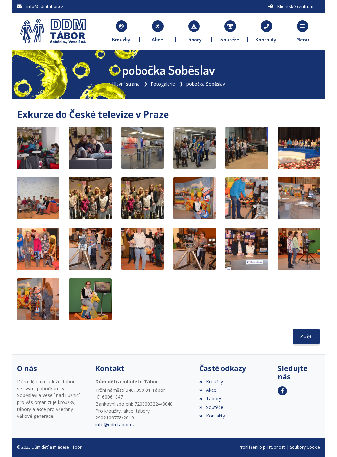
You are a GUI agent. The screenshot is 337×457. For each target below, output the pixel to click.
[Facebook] (282, 390)
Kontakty (215, 416)
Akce (211, 390)
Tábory (213, 398)
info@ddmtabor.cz (44, 6)
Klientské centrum (295, 6)
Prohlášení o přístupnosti (262, 447)
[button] (302, 31)
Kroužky (214, 381)
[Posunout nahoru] (322, 442)
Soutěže (214, 407)
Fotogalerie (163, 84)
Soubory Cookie (305, 447)
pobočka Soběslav (205, 84)
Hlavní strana (126, 84)
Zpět (306, 336)
